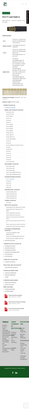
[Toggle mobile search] (23, 3)
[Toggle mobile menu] (26, 3)
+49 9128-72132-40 (23, 329)
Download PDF (6, 13)
